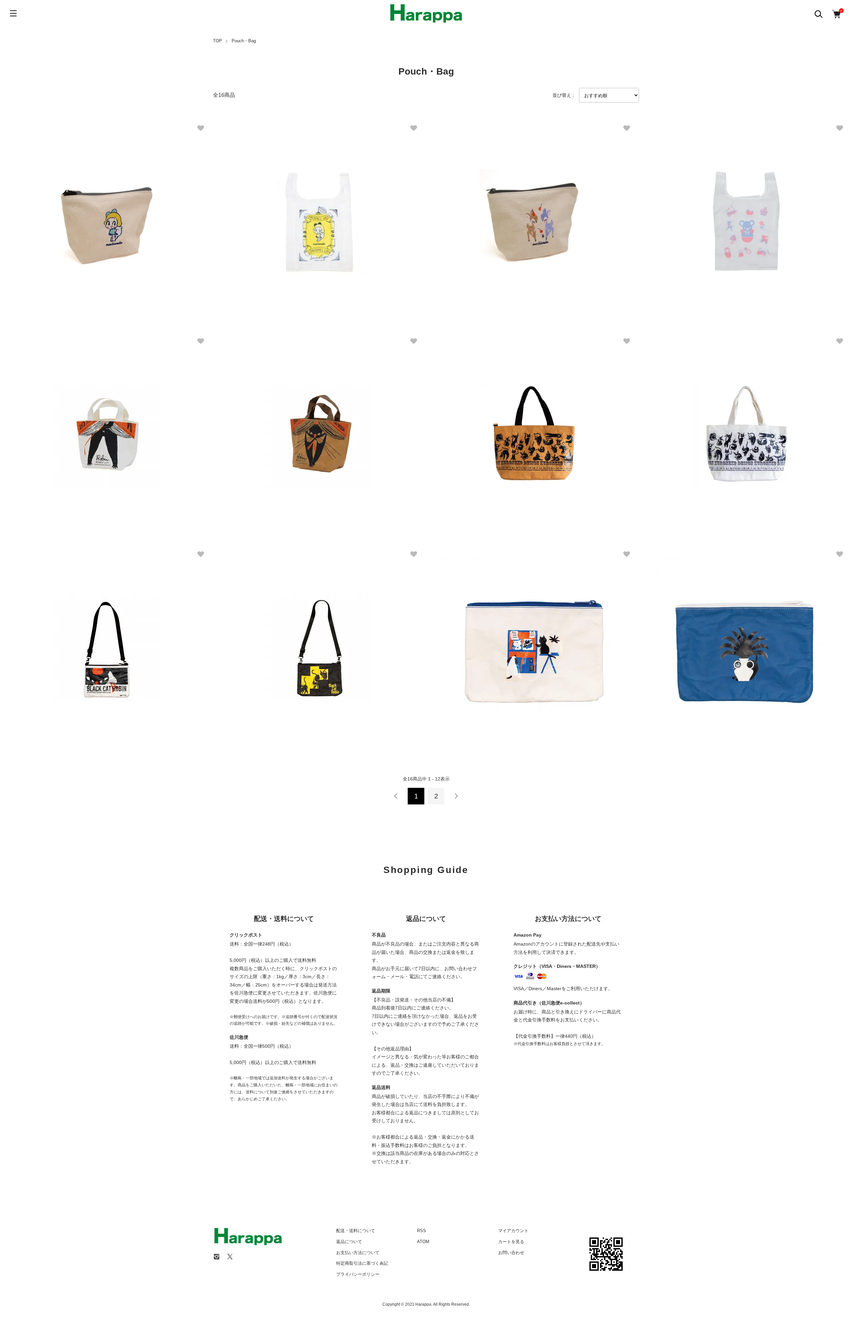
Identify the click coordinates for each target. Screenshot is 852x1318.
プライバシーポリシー (357, 1274)
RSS (421, 1230)
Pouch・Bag (244, 40)
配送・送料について (355, 1230)
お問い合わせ (511, 1252)
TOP (217, 40)
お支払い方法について (357, 1252)
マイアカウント (513, 1230)
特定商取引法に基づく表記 (362, 1263)
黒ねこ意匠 (466, 421)
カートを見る (511, 1241)
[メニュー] (13, 13)
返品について (349, 1241)
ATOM (423, 1241)
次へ (456, 796)
